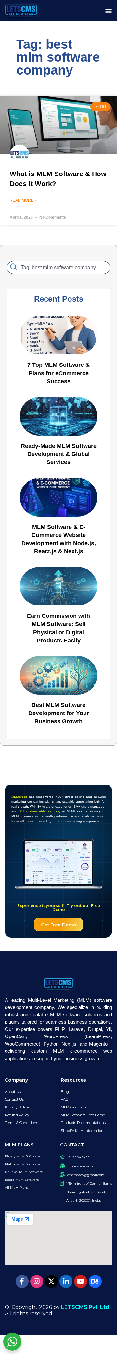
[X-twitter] (51, 1281)
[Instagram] (36, 1281)
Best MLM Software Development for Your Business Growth (58, 713)
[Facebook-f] (22, 1281)
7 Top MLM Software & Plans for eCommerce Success (58, 373)
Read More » (23, 200)
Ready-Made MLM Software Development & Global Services (59, 454)
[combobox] (58, 267)
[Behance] (95, 1281)
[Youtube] (80, 1281)
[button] (108, 11)
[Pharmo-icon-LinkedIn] (65, 1281)
